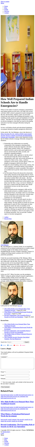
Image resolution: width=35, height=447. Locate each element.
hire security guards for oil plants (13, 421)
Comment (4, 357)
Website (3, 378)
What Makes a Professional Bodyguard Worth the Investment (15, 415)
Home (6, 6)
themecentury (6, 432)
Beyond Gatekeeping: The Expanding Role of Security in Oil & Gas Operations (17, 316)
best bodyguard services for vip (14, 397)
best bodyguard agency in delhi (9, 395)
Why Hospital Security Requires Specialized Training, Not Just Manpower (16, 338)
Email (3, 375)
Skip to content (5, 1)
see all (20, 305)
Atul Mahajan (5, 245)
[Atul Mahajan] (12, 243)
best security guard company (9, 419)
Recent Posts (8, 218)
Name (3, 372)
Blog (5, 8)
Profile (6, 9)
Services (6, 11)
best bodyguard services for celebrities (14, 396)
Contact (6, 13)
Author (6, 217)
